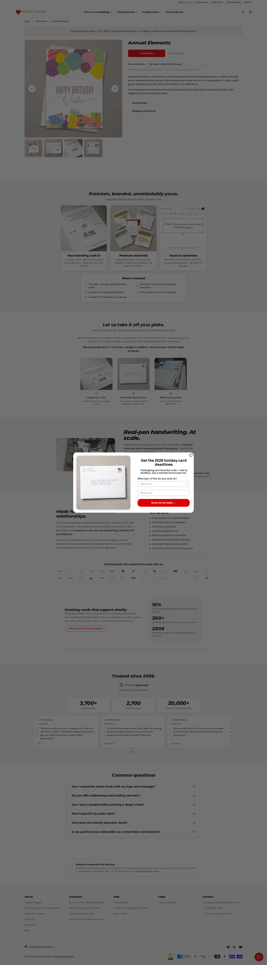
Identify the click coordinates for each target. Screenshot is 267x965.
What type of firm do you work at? (157, 478)
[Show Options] (186, 484)
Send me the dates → (163, 502)
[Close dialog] (191, 455)
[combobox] (162, 484)
